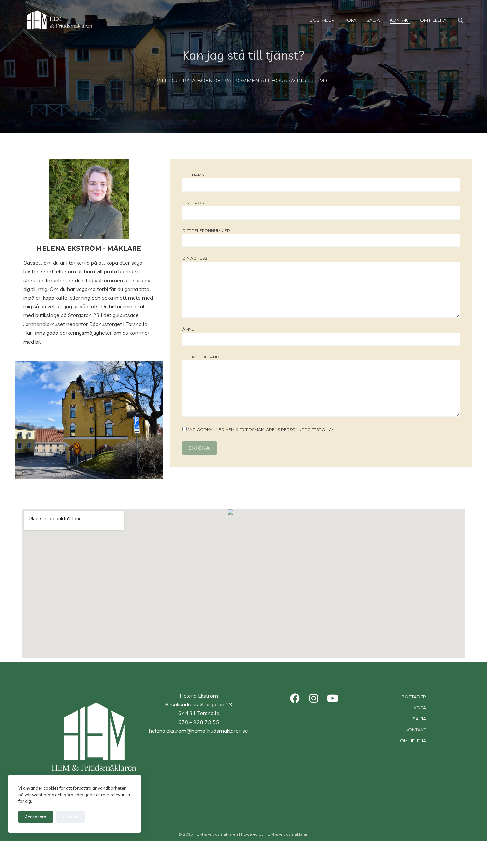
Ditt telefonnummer (206, 230)
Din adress (194, 258)
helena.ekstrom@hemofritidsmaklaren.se (198, 730)
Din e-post (194, 202)
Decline (70, 816)
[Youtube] (333, 698)
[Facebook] (295, 698)
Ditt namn (193, 174)
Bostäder (321, 20)
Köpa (350, 20)
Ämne (188, 329)
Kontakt (400, 20)
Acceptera (35, 816)
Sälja (373, 20)
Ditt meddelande (202, 357)
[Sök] (460, 20)
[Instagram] (314, 698)
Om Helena (433, 20)
